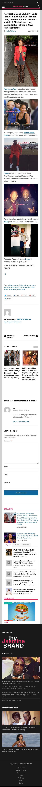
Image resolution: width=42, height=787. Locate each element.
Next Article (29, 335)
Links (21, 783)
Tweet (9, 295)
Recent (16, 545)
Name (6, 466)
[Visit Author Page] (7, 312)
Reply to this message (21, 421)
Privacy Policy (21, 770)
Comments (25, 545)
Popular (8, 545)
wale (23, 289)
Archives (21, 778)
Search (21, 780)
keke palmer (15, 287)
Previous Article (11, 336)
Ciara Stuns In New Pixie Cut (11, 700)
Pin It (33, 295)
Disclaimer (21, 768)
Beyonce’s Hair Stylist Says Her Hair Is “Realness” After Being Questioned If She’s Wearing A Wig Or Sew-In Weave (20, 694)
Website (7, 482)
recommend (12, 289)
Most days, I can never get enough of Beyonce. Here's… (24, 564)
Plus (25, 295)
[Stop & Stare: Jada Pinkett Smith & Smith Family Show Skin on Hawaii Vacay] (21, 740)
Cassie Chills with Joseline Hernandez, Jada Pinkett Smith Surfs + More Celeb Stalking (19, 728)
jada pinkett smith (29, 285)
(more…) (24, 553)
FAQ (21, 775)
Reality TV (7, 603)
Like (17, 295)
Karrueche (7, 287)
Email (6, 474)
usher (19, 289)
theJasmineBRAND (26, 764)
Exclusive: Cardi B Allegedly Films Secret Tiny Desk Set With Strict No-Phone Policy (27, 536)
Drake (21, 285)
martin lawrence (25, 287)
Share (9, 298)
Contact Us (21, 773)
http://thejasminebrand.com (13, 322)
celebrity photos (13, 285)
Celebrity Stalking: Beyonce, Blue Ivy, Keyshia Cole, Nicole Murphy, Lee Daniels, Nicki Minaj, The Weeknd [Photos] (30, 374)
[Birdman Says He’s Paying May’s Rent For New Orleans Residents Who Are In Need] (21, 668)
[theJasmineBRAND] (21, 6)
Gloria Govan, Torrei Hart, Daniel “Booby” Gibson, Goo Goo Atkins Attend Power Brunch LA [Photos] (12, 373)
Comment (8, 441)
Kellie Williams (11, 31)
